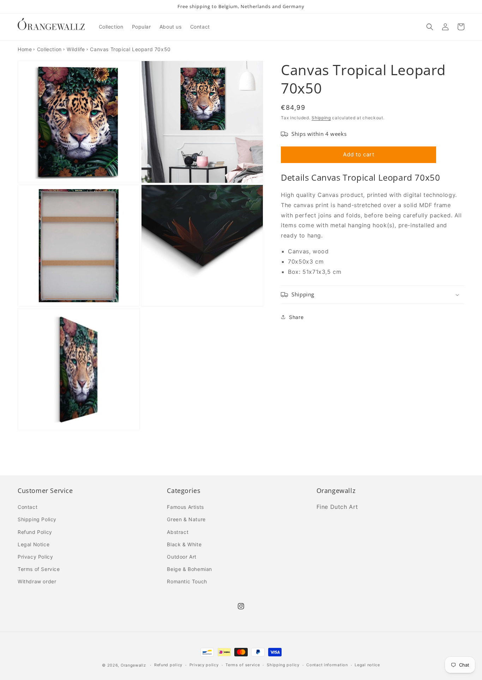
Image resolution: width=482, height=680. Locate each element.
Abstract (177, 532)
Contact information (327, 664)
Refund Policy (35, 532)
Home (25, 49)
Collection (49, 49)
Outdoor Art (182, 557)
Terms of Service (39, 569)
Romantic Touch (187, 581)
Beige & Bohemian (189, 569)
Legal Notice (33, 544)
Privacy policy (204, 664)
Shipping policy (283, 664)
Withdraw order (37, 581)
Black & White (184, 544)
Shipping (321, 117)
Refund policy (168, 664)
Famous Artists (185, 507)
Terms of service (242, 664)
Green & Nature (186, 519)
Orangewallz (133, 665)
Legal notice (367, 664)
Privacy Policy (35, 557)
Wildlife (76, 49)
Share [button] (296, 317)
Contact (27, 507)
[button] (430, 27)
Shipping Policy (37, 519)
